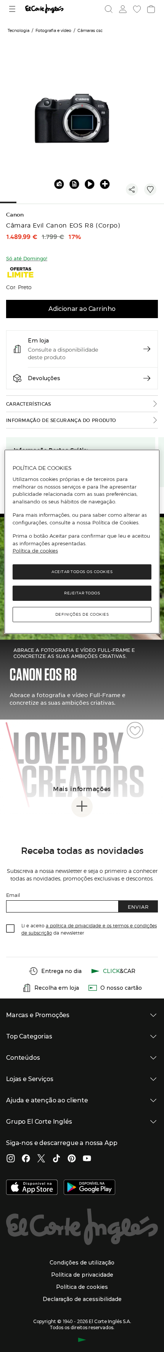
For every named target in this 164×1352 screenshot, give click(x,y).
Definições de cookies (82, 614)
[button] (74, 183)
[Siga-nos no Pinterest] (71, 1159)
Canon (15, 215)
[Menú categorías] (13, 9)
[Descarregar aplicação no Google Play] (89, 1188)
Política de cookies (35, 551)
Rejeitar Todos (82, 593)
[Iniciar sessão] (122, 9)
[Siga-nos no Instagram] (10, 1159)
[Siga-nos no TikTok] (56, 1159)
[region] (82, 541)
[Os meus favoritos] (136, 9)
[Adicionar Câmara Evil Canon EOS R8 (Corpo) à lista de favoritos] (150, 189)
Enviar (138, 906)
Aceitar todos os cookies (82, 571)
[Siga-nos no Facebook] (26, 1159)
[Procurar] (109, 9)
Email (13, 894)
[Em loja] (146, 349)
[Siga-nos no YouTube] (87, 1159)
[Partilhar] (132, 189)
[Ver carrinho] (150, 9)
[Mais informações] (82, 806)
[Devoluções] (146, 378)
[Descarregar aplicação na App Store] (32, 1188)
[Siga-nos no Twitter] (41, 1159)
